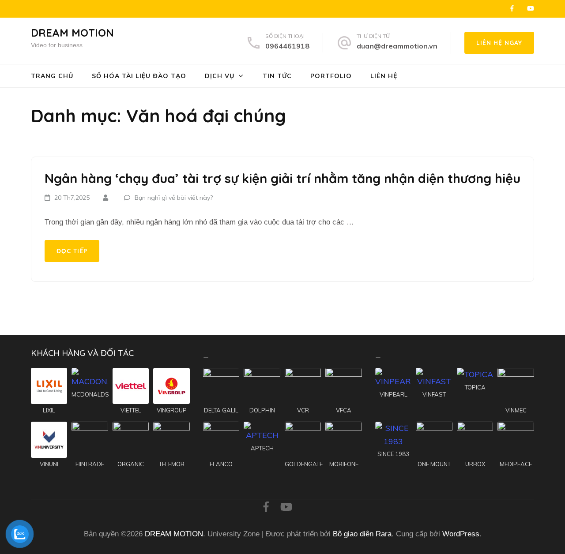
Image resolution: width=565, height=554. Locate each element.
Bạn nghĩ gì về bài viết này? (174, 198)
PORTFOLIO (331, 76)
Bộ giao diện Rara (362, 534)
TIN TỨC (277, 76)
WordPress (460, 534)
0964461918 (287, 45)
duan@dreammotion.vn (397, 45)
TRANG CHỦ (52, 76)
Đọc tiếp (71, 251)
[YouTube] (530, 8)
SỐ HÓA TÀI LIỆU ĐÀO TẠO (139, 76)
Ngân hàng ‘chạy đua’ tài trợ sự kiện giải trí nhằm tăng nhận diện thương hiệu (282, 178)
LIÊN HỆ (383, 76)
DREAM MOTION (72, 32)
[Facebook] (512, 8)
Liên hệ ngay (499, 43)
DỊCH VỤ (219, 76)
